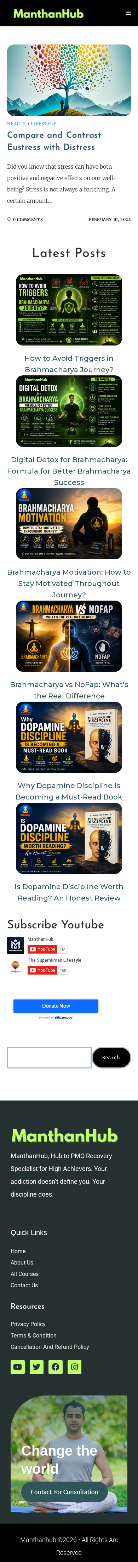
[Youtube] (18, 1367)
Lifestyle (43, 123)
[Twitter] (37, 1367)
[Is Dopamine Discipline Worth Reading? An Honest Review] (69, 838)
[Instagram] (75, 1367)
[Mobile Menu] (128, 13)
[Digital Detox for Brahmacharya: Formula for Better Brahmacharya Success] (69, 411)
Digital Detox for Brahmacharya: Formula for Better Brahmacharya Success (69, 471)
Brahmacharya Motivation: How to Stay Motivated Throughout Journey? (69, 583)
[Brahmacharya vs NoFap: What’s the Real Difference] (69, 636)
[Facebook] (55, 1367)
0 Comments (28, 219)
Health (17, 123)
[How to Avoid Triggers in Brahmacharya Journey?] (69, 309)
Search (111, 1058)
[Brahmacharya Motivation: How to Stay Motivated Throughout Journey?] (69, 523)
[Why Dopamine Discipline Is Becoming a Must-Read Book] (69, 737)
